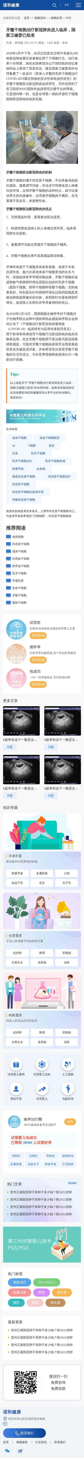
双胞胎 (66, 952)
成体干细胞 (19, 551)
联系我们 (27, 1433)
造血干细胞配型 (50, 437)
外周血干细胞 (20, 558)
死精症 (50, 1155)
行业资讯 (41, 1442)
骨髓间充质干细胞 (23, 499)
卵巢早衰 (18, 468)
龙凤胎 (42, 962)
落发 (51, 445)
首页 (27, 18)
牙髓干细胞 (19, 595)
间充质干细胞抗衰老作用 (28, 492)
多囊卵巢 (42, 873)
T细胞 (32, 445)
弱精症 (16, 1155)
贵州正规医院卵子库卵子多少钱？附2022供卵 (41, 1192)
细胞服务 (22, 1442)
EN (67, 5)
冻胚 (67, 962)
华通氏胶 (18, 580)
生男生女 (17, 962)
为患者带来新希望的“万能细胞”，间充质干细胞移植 (38, 516)
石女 (42, 882)
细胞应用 (56, 18)
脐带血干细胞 (20, 566)
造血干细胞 (19, 437)
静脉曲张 (68, 1155)
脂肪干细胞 (19, 602)
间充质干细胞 (20, 484)
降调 (42, 952)
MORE (72, 1183)
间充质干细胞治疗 (59, 476)
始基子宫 (17, 882)
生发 (15, 453)
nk (13, 445)
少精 (67, 873)
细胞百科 (40, 18)
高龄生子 (33, 1164)
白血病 (41, 468)
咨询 (70, 1121)
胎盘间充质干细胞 (23, 476)
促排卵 (17, 952)
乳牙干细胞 (38, 453)
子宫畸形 (68, 1164)
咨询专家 (38, 635)
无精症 (33, 1155)
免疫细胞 (18, 536)
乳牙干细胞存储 (55, 461)
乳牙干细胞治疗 (22, 461)
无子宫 (66, 882)
